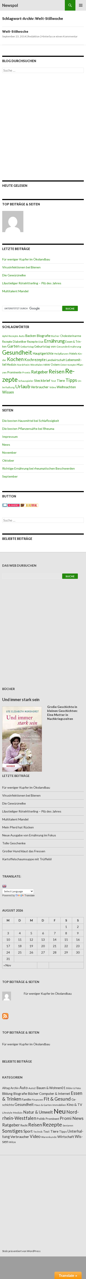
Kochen (15, 359)
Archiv (14, 1088)
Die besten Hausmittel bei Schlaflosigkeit (30, 421)
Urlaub (22, 386)
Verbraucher (40, 387)
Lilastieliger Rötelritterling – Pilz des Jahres (31, 283)
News (6, 444)
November (9, 452)
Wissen (8, 392)
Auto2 (32, 1088)
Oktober (8, 460)
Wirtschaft (65, 1136)
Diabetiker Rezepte (25, 341)
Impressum (10, 436)
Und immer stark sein (20, 699)
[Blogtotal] (29, 505)
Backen (30, 336)
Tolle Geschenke (14, 843)
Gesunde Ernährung (68, 346)
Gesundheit (17, 352)
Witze (12, 1142)
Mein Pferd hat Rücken (18, 827)
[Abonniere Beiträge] (5, 1015)
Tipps (71, 380)
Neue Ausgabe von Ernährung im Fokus (29, 835)
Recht (24, 1125)
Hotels (73, 353)
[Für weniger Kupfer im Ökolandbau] (12, 221)
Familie (26, 1099)
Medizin (11, 364)
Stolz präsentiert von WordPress (21, 1251)
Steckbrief (42, 380)
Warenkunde (49, 1137)
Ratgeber (39, 371)
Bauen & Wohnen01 (50, 1088)
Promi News (72, 1118)
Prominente (14, 372)
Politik (41, 1118)
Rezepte (52, 1124)
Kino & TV (74, 1105)
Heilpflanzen (61, 353)
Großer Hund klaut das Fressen (23, 851)
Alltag (6, 1088)
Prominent (52, 1118)
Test (53, 380)
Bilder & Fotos (73, 1088)
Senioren (68, 1125)
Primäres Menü (80, 5)
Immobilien (59, 1105)
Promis (26, 372)
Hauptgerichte (43, 353)
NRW (46, 364)
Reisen (56, 371)
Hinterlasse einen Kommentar (59, 36)
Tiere (61, 380)
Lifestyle (7, 1112)
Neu (60, 1111)
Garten (13, 346)
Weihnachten (66, 387)
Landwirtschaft (55, 360)
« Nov (7, 965)
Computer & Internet (54, 1093)
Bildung (7, 1093)
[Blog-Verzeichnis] (11, 505)
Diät (40, 341)
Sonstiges (12, 1131)
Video (52, 387)
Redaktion (34, 36)
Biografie (43, 336)
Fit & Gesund (57, 1099)
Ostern (55, 364)
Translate (29, 895)
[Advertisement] (43, 127)
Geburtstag (27, 346)
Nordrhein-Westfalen (30, 364)
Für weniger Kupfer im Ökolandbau (26, 259)
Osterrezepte (68, 364)
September (10, 476)
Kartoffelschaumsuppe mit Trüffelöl (27, 859)
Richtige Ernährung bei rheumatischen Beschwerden (38, 468)
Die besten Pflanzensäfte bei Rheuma (28, 428)
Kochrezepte (35, 359)
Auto (21, 336)
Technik (38, 1131)
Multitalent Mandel (15, 291)
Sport (28, 1131)
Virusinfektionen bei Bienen (21, 267)
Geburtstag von (45, 346)
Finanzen (37, 1099)
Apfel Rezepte (10, 336)
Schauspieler (26, 380)
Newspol (10, 5)
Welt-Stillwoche (15, 31)
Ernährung (54, 341)
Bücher (55, 336)
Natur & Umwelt (38, 1112)
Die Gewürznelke (14, 275)
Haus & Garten (43, 1104)
